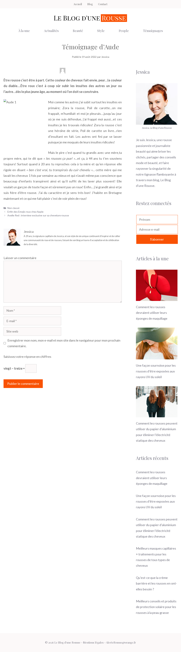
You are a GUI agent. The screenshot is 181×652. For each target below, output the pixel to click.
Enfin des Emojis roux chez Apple (25, 211)
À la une (24, 31)
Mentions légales (93, 642)
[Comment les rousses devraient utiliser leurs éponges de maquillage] (156, 298)
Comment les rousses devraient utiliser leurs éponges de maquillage (151, 312)
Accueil (78, 4)
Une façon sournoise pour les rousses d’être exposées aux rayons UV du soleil (156, 371)
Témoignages (153, 31)
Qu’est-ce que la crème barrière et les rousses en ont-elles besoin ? (156, 583)
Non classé (13, 207)
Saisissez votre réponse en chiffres (27, 356)
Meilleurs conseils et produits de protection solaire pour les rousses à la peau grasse (156, 607)
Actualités (51, 31)
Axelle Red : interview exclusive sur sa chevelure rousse (38, 215)
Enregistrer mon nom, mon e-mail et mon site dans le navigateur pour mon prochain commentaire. (63, 343)
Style (101, 31)
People (124, 31)
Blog (90, 4)
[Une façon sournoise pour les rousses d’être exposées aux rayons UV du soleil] (156, 356)
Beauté (78, 31)
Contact (102, 4)
